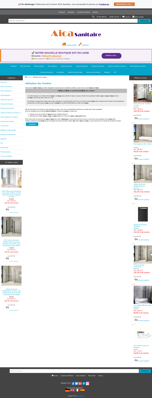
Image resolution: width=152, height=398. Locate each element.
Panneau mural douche (93, 72)
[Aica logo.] (76, 41)
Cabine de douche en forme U (117, 66)
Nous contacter (80, 375)
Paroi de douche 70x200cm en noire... (142, 109)
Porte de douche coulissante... (142, 270)
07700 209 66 (101, 17)
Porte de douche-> (6, 86)
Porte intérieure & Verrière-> (9, 117)
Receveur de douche (98, 66)
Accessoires (60, 72)
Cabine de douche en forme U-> (11, 113)
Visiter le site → (111, 55)
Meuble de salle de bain (75, 72)
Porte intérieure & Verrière (138, 66)
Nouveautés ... (5, 147)
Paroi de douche (39, 66)
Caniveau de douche (46, 72)
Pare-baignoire (52, 66)
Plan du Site (91, 375)
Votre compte (139, 17)
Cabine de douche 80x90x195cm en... (142, 190)
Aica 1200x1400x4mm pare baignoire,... (142, 311)
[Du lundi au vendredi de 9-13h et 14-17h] (93, 17)
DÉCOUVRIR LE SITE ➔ (124, 4)
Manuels (95, 12)
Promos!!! (13, 66)
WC (115, 72)
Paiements (62, 12)
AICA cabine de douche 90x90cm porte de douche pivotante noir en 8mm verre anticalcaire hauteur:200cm (11, 242)
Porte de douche (25, 66)
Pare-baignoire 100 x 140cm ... (143, 149)
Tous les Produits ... (7, 156)
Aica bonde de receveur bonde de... (141, 351)
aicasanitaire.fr (80, 395)
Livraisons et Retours (83, 12)
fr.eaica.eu (104, 4)
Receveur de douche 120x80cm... (142, 230)
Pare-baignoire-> (6, 95)
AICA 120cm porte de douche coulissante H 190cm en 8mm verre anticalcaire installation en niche (11, 194)
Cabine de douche (66, 66)
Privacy (100, 375)
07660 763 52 (114, 17)
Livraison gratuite (71, 45)
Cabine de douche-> (7, 99)
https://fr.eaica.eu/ (51, 56)
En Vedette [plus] (11, 162)
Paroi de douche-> (6, 91)
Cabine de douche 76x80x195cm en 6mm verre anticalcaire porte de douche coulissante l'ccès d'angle (11, 291)
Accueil (126, 17)
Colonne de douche (82, 66)
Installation (71, 12)
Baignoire (107, 72)
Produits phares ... (6, 152)
